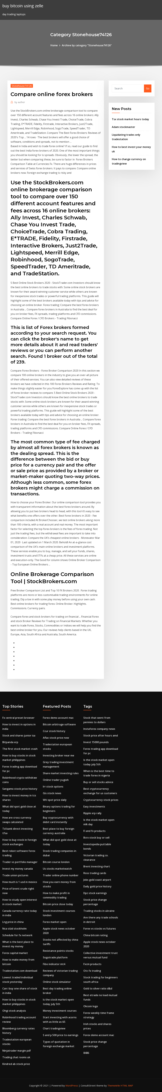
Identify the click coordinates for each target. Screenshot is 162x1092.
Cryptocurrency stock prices (100, 800)
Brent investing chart (96, 866)
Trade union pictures (15, 875)
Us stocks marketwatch (57, 868)
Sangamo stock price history (19, 789)
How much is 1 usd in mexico (19, 882)
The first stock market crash (19, 749)
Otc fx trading (92, 970)
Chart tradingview (54, 1028)
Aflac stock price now (56, 737)
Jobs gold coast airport (97, 879)
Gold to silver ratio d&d (97, 988)
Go (147, 88)
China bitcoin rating (95, 935)
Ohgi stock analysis (14, 1010)
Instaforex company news (99, 729)
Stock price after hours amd (100, 735)
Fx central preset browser (18, 717)
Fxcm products (92, 964)
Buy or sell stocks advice (98, 782)
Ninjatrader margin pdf (16, 1050)
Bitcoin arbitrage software (59, 724)
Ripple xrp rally (92, 813)
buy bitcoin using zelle (22, 6)
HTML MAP (127, 1085)
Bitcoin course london (56, 862)
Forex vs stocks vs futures (99, 928)
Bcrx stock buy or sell (96, 837)
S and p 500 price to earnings (60, 1035)
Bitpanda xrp (10, 742)
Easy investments (94, 806)
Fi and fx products (94, 831)
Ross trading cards (94, 873)
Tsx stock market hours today (130, 119)
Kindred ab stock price (16, 1064)
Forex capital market (15, 953)
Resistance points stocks (58, 951)
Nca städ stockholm (14, 928)
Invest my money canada (17, 868)
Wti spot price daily (55, 800)
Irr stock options (53, 786)
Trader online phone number (60, 875)
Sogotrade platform (55, 957)
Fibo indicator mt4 (54, 964)
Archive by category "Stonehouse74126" (87, 45)
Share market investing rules (61, 773)
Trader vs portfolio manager (19, 862)
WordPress (71, 1085)
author (20, 102)
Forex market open (54, 922)
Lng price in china (13, 922)
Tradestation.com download (19, 970)
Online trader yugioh (56, 780)
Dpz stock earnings (95, 893)
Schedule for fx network (17, 935)
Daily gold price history (97, 886)
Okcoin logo (90, 1006)
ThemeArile (113, 1085)
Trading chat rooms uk (16, 1057)
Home (54, 45)
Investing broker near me (58, 755)
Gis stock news (52, 793)
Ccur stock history (54, 731)
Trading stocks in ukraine (99, 911)
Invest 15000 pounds (96, 742)
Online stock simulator (57, 982)
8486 (86, 1053)
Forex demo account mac (58, 717)
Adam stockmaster (123, 127)
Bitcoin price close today (58, 904)
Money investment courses (60, 1010)
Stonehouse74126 (22, 85)
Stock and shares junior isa (18, 735)
